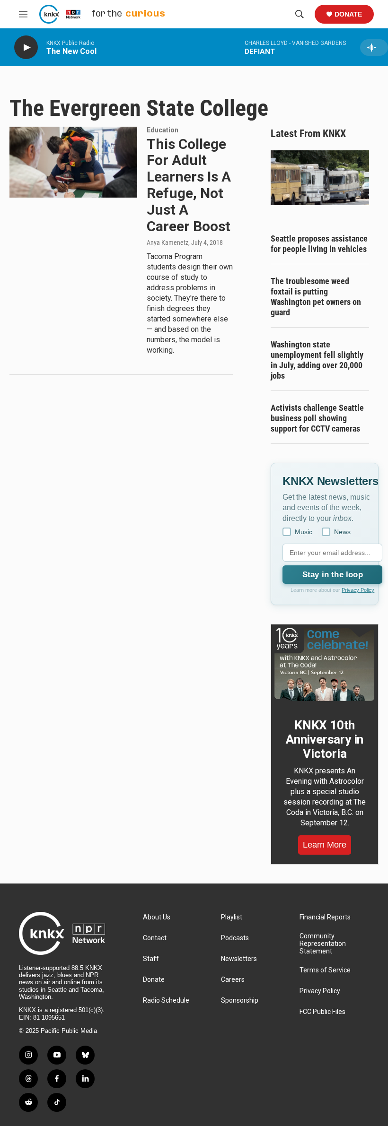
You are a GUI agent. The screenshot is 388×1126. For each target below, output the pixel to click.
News (342, 532)
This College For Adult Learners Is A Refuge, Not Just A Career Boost (189, 185)
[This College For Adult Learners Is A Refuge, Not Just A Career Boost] (73, 162)
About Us (156, 917)
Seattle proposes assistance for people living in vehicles (319, 244)
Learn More (324, 844)
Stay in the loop (332, 574)
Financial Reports (325, 917)
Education (162, 130)
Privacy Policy (358, 590)
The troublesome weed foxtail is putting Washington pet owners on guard (316, 296)
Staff (151, 958)
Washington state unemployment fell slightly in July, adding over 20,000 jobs (317, 360)
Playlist (231, 917)
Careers (233, 979)
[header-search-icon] (300, 14)
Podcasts (235, 938)
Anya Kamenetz (167, 242)
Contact (155, 938)
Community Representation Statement (323, 944)
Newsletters (239, 958)
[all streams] (374, 47)
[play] (26, 47)
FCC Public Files (322, 1011)
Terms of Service (325, 970)
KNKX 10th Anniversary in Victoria (324, 739)
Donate (348, 14)
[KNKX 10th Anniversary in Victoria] (324, 664)
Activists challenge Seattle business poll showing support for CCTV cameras (317, 418)
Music (303, 532)
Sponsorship (239, 1000)
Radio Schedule (166, 1000)
